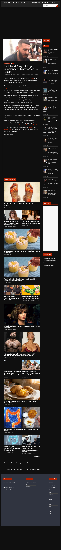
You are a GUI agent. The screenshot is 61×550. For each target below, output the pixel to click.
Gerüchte (53, 2)
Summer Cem (7, 129)
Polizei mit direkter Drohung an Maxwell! (15, 463)
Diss (29, 2)
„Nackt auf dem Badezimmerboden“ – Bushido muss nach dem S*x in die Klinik (53, 81)
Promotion (51, 509)
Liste (50, 501)
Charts (50, 489)
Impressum (28, 486)
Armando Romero (15, 74)
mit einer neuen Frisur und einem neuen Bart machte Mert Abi (21, 125)
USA (50, 511)
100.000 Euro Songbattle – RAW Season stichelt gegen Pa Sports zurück (53, 72)
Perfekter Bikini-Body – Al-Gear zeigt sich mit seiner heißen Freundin (52, 99)
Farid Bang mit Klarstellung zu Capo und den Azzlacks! (24, 469)
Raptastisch (7, 2)
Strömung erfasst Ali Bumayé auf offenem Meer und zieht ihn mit (52, 90)
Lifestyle (23, 2)
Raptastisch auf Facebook (49, 258)
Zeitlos (50, 513)
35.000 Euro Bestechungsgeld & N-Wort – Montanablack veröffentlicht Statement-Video (50, 182)
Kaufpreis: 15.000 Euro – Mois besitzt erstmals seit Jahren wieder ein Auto (53, 51)
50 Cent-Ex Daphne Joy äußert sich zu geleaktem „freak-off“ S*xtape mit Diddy (53, 161)
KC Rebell (31, 127)
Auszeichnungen (52, 487)
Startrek (36, 74)
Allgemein (16, 2)
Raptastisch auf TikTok (48, 265)
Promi (50, 506)
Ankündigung (36, 2)
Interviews (45, 2)
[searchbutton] (57, 6)
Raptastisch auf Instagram (49, 260)
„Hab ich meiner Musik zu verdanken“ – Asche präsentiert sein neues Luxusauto (52, 140)
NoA (50, 504)
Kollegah (28, 74)
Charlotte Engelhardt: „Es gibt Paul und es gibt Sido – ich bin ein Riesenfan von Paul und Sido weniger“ (50, 108)
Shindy (32, 74)
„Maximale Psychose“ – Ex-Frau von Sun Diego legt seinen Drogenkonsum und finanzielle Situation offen (50, 130)
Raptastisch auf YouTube (49, 263)
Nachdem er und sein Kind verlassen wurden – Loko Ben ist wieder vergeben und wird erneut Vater (50, 62)
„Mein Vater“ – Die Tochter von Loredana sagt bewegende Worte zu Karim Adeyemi (53, 192)
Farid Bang (24, 74)
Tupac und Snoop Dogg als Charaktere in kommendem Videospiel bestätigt (53, 119)
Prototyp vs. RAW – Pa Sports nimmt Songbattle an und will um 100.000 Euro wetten (53, 171)
